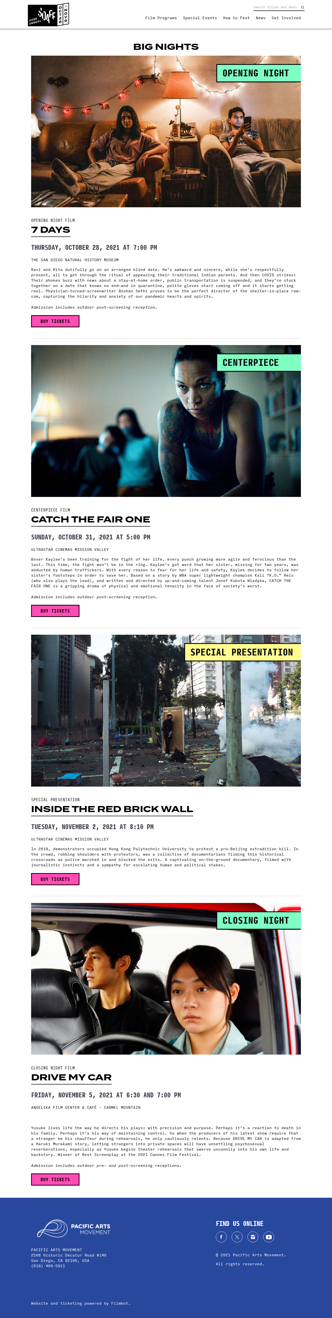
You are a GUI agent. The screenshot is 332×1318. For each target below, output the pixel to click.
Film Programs (161, 17)
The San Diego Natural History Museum (75, 260)
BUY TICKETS (55, 321)
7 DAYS (50, 229)
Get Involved (286, 17)
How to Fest (236, 17)
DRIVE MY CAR (71, 1077)
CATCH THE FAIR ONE (90, 519)
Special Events (200, 17)
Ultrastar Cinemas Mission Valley (70, 549)
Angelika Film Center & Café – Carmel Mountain (85, 1107)
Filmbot (119, 1303)
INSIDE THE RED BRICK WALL (112, 809)
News (261, 17)
